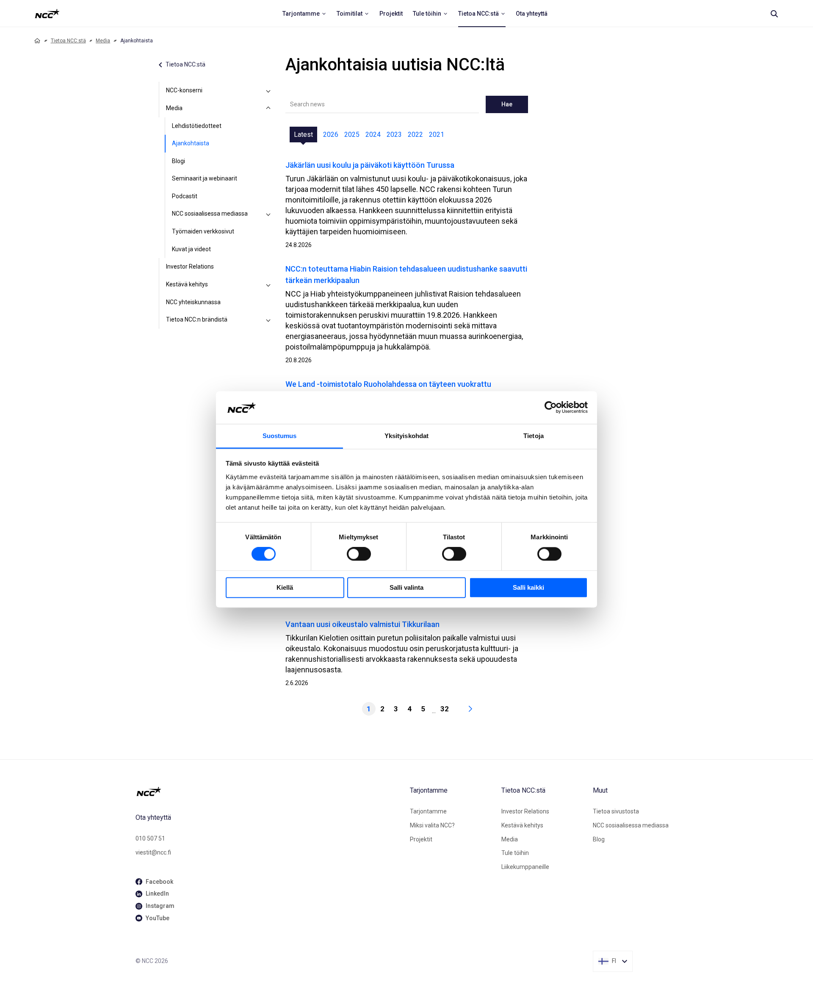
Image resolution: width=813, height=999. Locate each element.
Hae (506, 104)
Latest (303, 134)
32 (444, 709)
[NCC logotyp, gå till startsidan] (269, 791)
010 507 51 (150, 838)
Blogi (178, 161)
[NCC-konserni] (268, 91)
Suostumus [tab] (280, 435)
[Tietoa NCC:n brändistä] (268, 320)
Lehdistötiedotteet (196, 125)
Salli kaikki (528, 587)
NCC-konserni (184, 90)
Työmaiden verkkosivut (203, 231)
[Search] (774, 13)
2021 (436, 134)
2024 (373, 134)
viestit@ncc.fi (153, 852)
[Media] (268, 108)
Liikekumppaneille (525, 866)
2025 (351, 134)
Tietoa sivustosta (616, 811)
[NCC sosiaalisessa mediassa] (268, 214)
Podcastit (184, 196)
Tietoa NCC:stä (68, 41)
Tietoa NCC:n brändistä (196, 319)
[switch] (359, 554)
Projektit (421, 839)
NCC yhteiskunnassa (193, 302)
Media (103, 41)
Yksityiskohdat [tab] (406, 435)
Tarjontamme (428, 811)
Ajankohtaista (190, 143)
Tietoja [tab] (533, 435)
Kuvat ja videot (191, 249)
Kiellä (285, 587)
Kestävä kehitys (187, 284)
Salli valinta (406, 587)
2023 (394, 134)
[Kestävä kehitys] (268, 285)
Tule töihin (515, 852)
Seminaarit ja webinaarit (204, 178)
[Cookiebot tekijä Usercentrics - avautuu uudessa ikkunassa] (551, 407)
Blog (599, 839)
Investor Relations (190, 266)
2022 (415, 134)
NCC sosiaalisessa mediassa (210, 213)
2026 (330, 134)
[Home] (37, 40)
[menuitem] (304, 13)
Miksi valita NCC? (432, 825)
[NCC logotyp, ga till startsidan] (47, 13)
